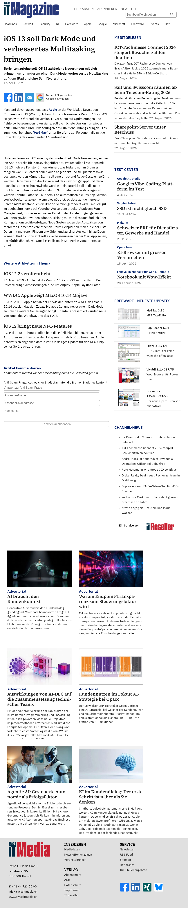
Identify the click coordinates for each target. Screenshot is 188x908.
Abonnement (72, 874)
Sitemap (125, 859)
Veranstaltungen (75, 859)
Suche (152, 9)
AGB (67, 880)
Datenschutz (72, 885)
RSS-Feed (126, 854)
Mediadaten (72, 849)
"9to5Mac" (40, 133)
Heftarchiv (127, 865)
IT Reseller (71, 895)
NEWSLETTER (130, 9)
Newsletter (127, 849)
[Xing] (148, 890)
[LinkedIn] (137, 890)
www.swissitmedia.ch (23, 896)
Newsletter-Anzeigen (78, 854)
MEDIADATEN (84, 9)
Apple (53, 110)
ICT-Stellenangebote (133, 870)
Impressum (71, 890)
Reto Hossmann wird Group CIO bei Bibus (149, 469)
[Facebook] (125, 890)
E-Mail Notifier (156, 333)
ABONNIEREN (107, 9)
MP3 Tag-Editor (157, 315)
